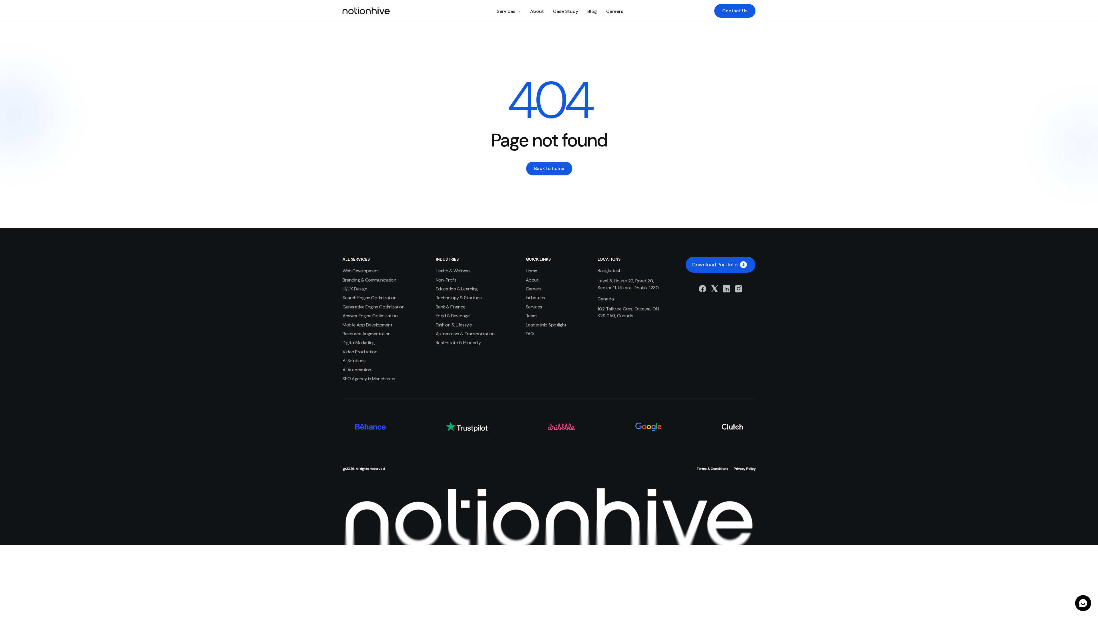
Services (506, 11)
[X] (714, 288)
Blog (592, 11)
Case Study (565, 11)
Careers (614, 11)
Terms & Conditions (712, 469)
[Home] (366, 10)
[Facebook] (702, 288)
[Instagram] (738, 288)
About (537, 11)
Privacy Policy (744, 469)
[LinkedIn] (726, 288)
